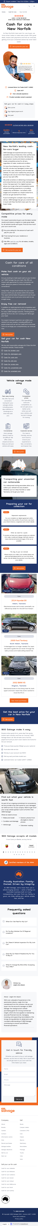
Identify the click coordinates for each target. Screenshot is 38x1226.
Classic (22, 1137)
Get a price (9, 334)
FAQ (2, 1140)
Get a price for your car (20, 46)
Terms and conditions (19, 1216)
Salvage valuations (6, 1149)
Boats (21, 1124)
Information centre (6, 1137)
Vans (21, 1159)
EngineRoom (24, 1224)
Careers (3, 1130)
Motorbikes (23, 1146)
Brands (3, 1127)
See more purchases (19, 701)
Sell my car (4, 1153)
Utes (21, 1156)
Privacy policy (19, 1219)
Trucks (22, 1153)
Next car (3, 1156)
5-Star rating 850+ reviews (23, 125)
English (5, 1224)
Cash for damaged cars (12, 354)
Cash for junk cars (11, 357)
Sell (21, 1120)
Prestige (22, 1149)
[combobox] (6, 1224)
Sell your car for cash (9, 1164)
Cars (21, 1134)
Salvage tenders (6, 1146)
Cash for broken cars (11, 350)
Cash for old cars (10, 361)
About (3, 1124)
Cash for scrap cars (11, 364)
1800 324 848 (19, 1211)
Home (3, 12)
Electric (22, 1140)
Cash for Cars (12, 12)
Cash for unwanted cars (13, 368)
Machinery (23, 1143)
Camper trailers (24, 1127)
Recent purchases (6, 1143)
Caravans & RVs (24, 1130)
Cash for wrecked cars (12, 371)
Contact (3, 1134)
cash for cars (14, 241)
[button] (34, 6)
